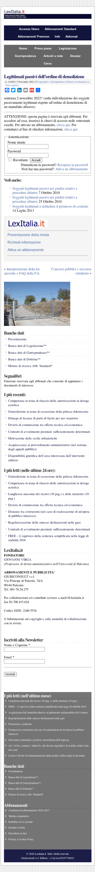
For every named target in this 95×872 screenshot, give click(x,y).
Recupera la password (72, 164)
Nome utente (16, 142)
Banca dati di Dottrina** (24, 359)
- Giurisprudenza (57, 81)
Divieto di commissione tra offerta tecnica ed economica (45, 425)
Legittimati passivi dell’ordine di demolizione (44, 76)
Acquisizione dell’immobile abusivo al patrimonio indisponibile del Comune (48, 712)
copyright (35, 619)
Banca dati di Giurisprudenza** (29, 352)
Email (9, 657)
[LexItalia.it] (47, 17)
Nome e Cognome (17, 645)
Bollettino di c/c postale (20, 821)
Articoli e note (53, 56)
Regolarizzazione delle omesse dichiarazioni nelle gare (44, 522)
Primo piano (42, 48)
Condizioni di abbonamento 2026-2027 (28, 810)
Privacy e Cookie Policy (21, 839)
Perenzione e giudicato (20, 724)
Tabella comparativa (18, 816)
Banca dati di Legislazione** (27, 346)
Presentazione (17, 339)
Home (23, 48)
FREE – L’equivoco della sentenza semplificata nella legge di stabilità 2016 (47, 706)
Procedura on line (17, 833)
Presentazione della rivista (28, 235)
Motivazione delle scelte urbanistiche (32, 438)
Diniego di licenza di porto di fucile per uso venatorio (43, 418)
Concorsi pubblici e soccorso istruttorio (71, 271)
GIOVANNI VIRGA (17, 559)
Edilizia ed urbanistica (77, 81)
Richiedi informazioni (24, 242)
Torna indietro (12, 85)
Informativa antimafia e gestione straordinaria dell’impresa (38, 739)
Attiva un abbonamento (71, 168)
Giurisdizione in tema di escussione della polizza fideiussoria (48, 411)
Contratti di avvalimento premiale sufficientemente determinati (49, 431)
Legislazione (67, 48)
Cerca (47, 63)
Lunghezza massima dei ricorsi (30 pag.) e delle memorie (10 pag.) (43, 700)
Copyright (42, 81)
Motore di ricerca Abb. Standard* (30, 366)
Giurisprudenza (25, 56)
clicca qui (63, 124)
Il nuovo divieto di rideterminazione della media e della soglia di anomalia (46, 755)
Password (14, 151)
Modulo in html (16, 827)
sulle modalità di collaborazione (66, 619)
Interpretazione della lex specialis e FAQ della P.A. (22, 271)
